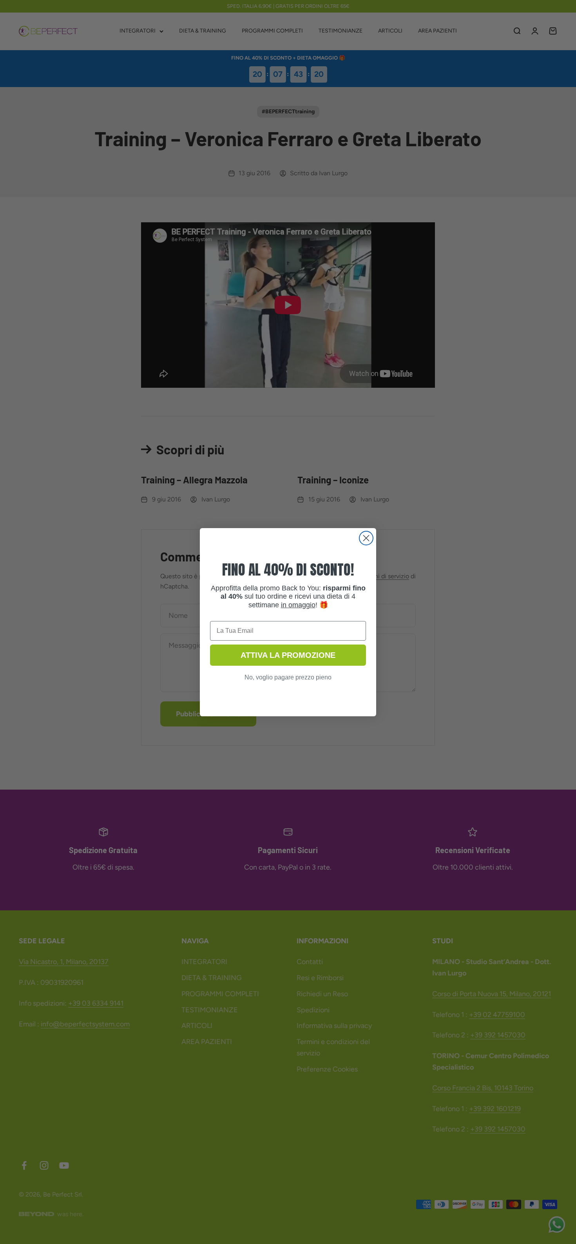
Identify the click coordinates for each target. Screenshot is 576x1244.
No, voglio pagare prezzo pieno (288, 677)
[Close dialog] (366, 538)
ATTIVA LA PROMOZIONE (288, 655)
